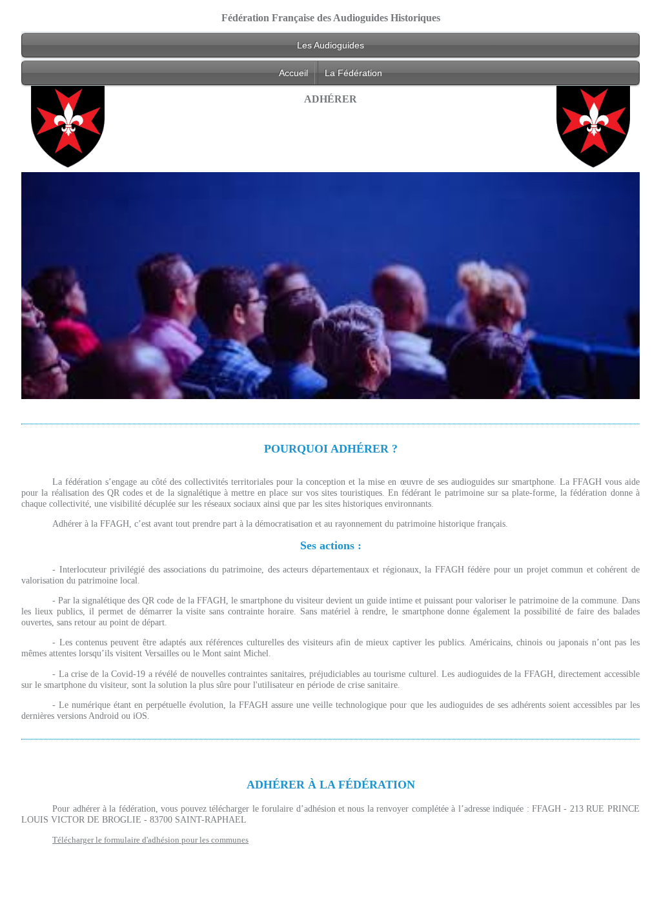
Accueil (293, 73)
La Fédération (353, 73)
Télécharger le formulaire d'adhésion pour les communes (150, 840)
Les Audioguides (330, 45)
